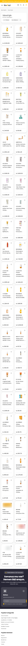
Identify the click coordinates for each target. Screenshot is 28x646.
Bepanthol (4, 637)
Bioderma (3, 640)
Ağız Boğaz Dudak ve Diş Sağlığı (9, 618)
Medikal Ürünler (5, 626)
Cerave (3, 642)
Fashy (2, 644)
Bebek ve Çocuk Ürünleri (7, 622)
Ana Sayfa (3, 10)
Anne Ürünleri (4, 615)
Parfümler (3, 628)
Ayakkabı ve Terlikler (6, 620)
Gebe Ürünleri (4, 624)
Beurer (3, 635)
